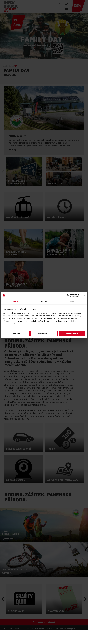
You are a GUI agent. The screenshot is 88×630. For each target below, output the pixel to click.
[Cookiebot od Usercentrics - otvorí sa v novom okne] (69, 295)
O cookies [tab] (73, 301)
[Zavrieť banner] (84, 295)
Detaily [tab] (44, 301)
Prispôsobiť (42, 333)
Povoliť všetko (72, 333)
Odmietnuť (16, 333)
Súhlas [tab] (15, 301)
